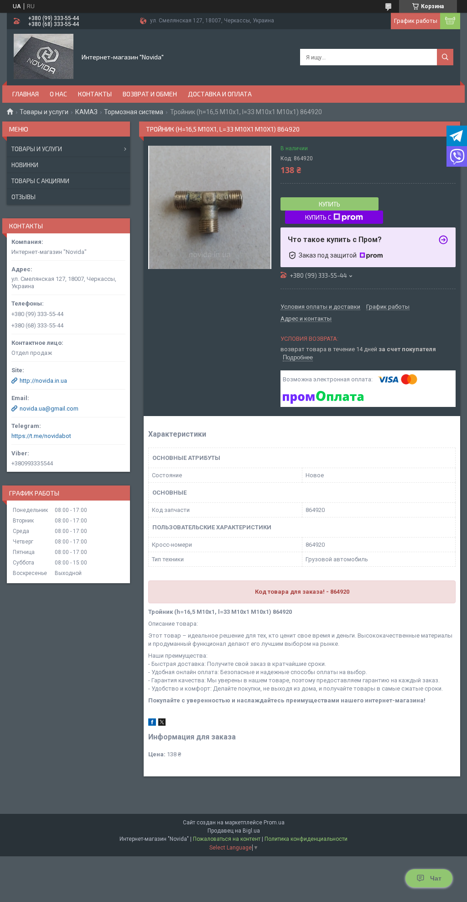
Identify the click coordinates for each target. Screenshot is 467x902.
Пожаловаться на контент (226, 839)
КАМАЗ (86, 112)
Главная (25, 94)
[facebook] (152, 723)
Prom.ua (274, 822)
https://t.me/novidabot (41, 436)
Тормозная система (133, 112)
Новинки (24, 165)
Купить (329, 204)
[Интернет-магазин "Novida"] (43, 56)
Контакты (95, 94)
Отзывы (23, 196)
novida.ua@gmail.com (49, 408)
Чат (435, 878)
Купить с (318, 217)
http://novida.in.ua (43, 380)
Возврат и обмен (150, 94)
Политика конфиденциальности (306, 839)
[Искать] (445, 57)
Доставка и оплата (220, 94)
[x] (162, 723)
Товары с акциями (40, 181)
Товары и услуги (44, 112)
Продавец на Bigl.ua (234, 831)
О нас (58, 94)
